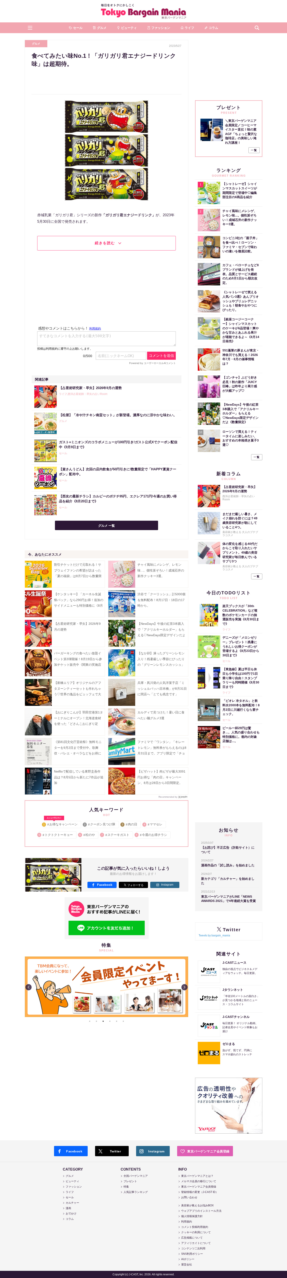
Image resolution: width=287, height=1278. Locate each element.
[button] (30, 27)
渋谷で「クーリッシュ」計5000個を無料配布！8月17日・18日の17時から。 (161, 599)
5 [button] (116, 1021)
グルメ (36, 43)
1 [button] (89, 1021)
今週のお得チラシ (151, 835)
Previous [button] (28, 987)
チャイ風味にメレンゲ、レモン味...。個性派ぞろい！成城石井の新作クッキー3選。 (160, 570)
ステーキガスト (115, 835)
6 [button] (123, 1021)
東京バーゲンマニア (143, 11)
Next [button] (184, 987)
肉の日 (129, 824)
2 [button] (96, 1021)
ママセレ (153, 824)
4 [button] (110, 1021)
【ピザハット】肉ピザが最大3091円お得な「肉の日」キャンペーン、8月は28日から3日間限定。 (161, 777)
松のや (87, 835)
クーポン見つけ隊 (100, 824)
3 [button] (103, 1021)
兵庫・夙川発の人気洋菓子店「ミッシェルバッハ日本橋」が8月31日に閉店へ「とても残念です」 (162, 688)
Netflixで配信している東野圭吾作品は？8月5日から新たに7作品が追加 (78, 777)
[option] (158, 956)
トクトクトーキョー (56, 835)
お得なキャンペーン (61, 823)
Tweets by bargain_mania (214, 935)
